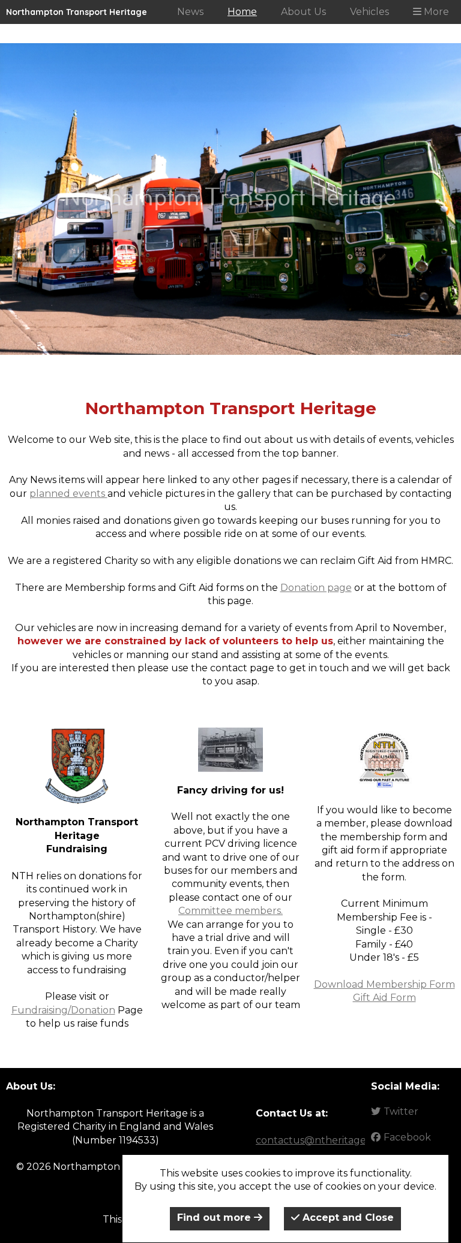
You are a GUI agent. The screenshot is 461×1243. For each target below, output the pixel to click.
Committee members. (230, 910)
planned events (68, 493)
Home (242, 11)
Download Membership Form (384, 984)
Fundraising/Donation (63, 1010)
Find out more (215, 1217)
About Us (303, 11)
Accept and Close (347, 1217)
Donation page (316, 587)
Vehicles (369, 11)
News (190, 11)
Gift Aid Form (384, 997)
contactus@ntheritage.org (320, 1140)
